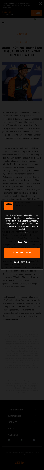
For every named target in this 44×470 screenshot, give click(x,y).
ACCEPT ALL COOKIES (22, 253)
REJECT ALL (22, 242)
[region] (22, 235)
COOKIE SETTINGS (22, 262)
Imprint (26, 232)
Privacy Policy (19, 232)
